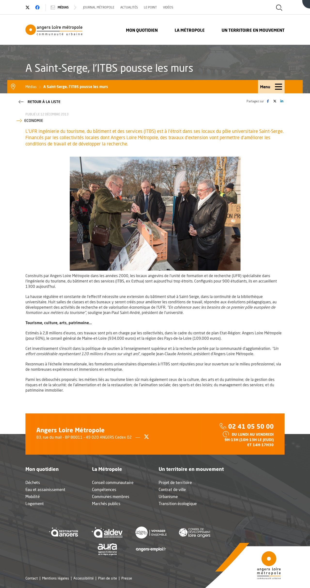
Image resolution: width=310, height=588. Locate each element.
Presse (126, 578)
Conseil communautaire (112, 482)
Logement (34, 503)
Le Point (150, 7)
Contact (31, 578)
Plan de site (107, 578)
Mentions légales (55, 578)
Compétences (104, 489)
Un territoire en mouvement (253, 30)
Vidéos (168, 7)
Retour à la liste (44, 101)
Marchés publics (106, 503)
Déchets (32, 482)
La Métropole (190, 30)
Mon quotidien (142, 30)
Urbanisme (168, 496)
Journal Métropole (98, 7)
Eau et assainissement (45, 489)
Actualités (129, 7)
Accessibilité (83, 578)
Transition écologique (178, 503)
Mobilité (32, 496)
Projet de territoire (175, 482)
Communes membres (110, 496)
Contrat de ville (172, 489)
